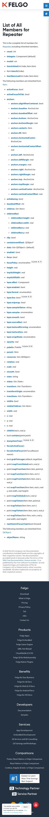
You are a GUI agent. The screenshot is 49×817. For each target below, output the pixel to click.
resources (11, 357)
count (9, 51)
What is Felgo (24, 598)
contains (15, 435)
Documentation (24, 710)
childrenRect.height (20, 217)
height (10, 267)
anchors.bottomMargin (22, 123)
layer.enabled (13, 287)
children (11, 208)
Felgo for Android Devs (24, 690)
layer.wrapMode (14, 336)
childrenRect (13, 213)
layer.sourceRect (14, 322)
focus (9, 257)
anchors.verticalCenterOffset (24, 194)
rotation (11, 361)
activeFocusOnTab (15, 94)
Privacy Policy (24, 607)
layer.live (11, 297)
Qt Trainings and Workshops (24, 743)
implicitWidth (13, 277)
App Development (24, 730)
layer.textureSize (15, 332)
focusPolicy (12, 262)
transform (11, 386)
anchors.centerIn (19, 128)
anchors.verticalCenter (21, 189)
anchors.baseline (19, 108)
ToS (24, 611)
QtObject (7, 532)
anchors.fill (16, 133)
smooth (10, 371)
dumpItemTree (14, 441)
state (9, 376)
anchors (10, 99)
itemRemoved (13, 76)
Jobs (25, 615)
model (10, 61)
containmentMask (15, 242)
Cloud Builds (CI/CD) (24, 653)
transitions (12, 396)
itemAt (14, 71)
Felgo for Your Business (24, 677)
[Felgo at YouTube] (36, 804)
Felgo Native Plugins (24, 662)
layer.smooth (13, 317)
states (10, 381)
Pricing (24, 602)
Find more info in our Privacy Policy (15, 811)
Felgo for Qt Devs (24, 681)
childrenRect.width (20, 222)
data (9, 247)
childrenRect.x (17, 227)
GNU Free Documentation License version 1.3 (21, 560)
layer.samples (13, 312)
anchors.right (17, 169)
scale (9, 366)
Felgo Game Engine (24, 644)
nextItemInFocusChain (17, 523)
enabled (11, 252)
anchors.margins (19, 164)
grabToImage (17, 459)
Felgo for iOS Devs (24, 695)
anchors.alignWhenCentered (24, 103)
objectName (13, 537)
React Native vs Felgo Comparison (24, 763)
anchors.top (16, 179)
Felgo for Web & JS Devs (24, 686)
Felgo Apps (24, 635)
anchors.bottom (18, 118)
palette (10, 347)
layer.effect (12, 282)
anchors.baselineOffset (22, 113)
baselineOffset (13, 203)
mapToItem (17, 500)
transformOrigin (14, 391)
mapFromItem (19, 469)
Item (5, 84)
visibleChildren (14, 406)
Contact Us (24, 620)
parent (10, 352)
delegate (11, 56)
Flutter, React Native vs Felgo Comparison (24, 759)
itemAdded (12, 66)
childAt (10, 430)
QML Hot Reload (24, 648)
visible (10, 401)
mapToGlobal (18, 495)
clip (8, 237)
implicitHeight (13, 272)
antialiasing (12, 199)
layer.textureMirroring (17, 327)
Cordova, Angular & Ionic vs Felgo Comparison (24, 767)
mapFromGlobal (20, 464)
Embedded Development (24, 734)
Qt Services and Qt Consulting (24, 739)
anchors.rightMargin (20, 174)
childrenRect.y (17, 232)
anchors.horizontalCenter (23, 137)
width (9, 411)
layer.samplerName (16, 307)
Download (24, 594)
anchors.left (16, 154)
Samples (24, 714)
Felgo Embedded (24, 640)
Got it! (25, 807)
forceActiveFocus (15, 445)
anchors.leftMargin (20, 159)
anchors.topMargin (20, 184)
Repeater (7, 46)
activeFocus (12, 89)
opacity (10, 341)
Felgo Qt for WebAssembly (24, 657)
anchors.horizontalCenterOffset (26, 146)
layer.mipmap (13, 302)
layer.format (12, 292)
